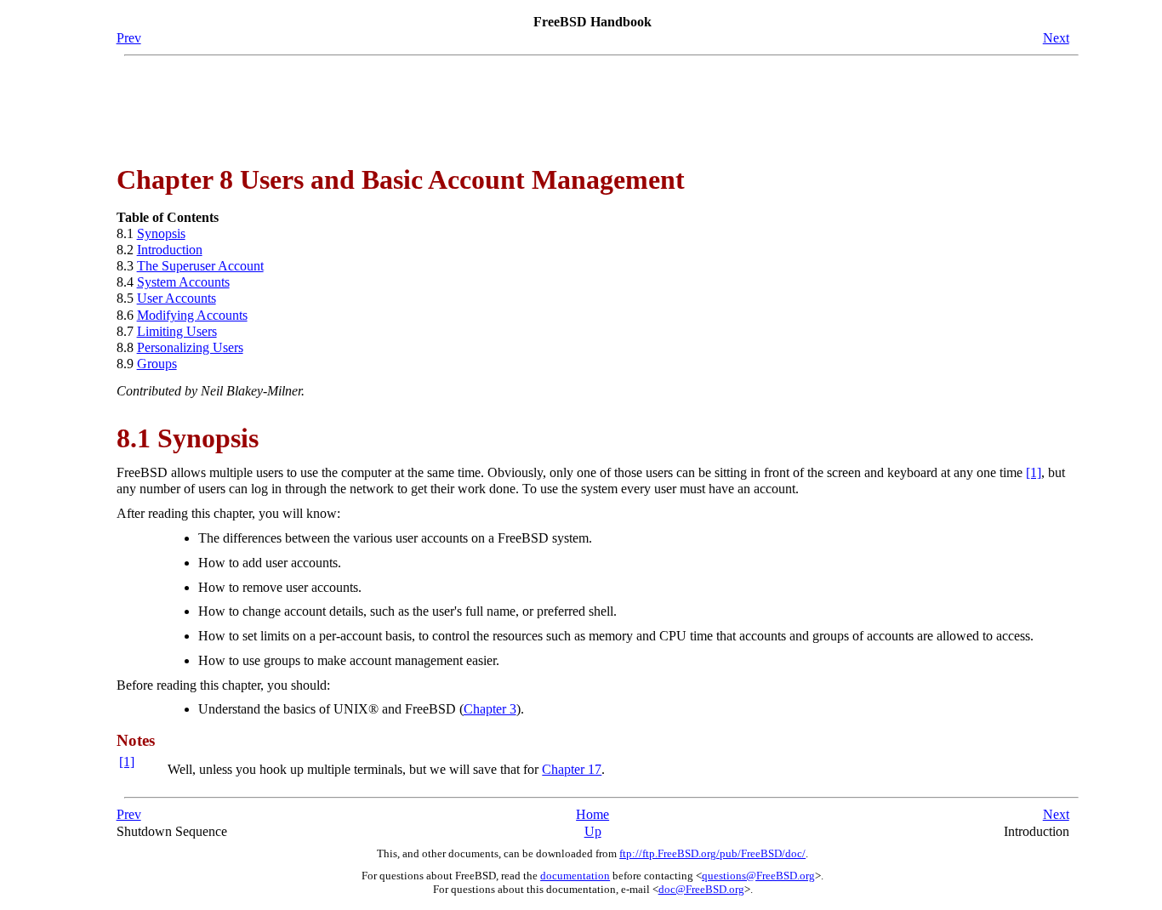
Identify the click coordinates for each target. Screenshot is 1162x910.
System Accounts (183, 282)
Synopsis (161, 233)
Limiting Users (177, 331)
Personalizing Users (190, 347)
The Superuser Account (200, 266)
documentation (575, 875)
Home (592, 814)
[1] (1033, 472)
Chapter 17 (571, 769)
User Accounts (176, 298)
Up (592, 831)
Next (1056, 38)
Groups (157, 363)
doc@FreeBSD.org (701, 889)
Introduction (169, 249)
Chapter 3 (490, 709)
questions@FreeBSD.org (758, 875)
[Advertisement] (593, 103)
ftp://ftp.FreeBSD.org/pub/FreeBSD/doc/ (712, 853)
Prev (129, 38)
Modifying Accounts (192, 315)
